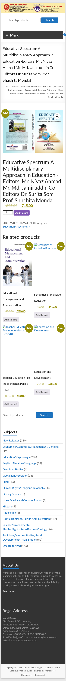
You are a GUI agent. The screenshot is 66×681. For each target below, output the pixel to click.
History (7, 506)
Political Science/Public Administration (26, 518)
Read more (8, 591)
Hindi (6, 481)
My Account (39, 675)
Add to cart (21, 212)
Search (50, 20)
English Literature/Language (19, 463)
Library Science (12, 494)
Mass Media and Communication (22, 500)
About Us (11, 565)
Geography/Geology (15, 475)
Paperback (9, 512)
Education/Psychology (16, 226)
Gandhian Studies (13, 469)
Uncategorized (12, 545)
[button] (57, 116)
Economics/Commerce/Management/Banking (31, 446)
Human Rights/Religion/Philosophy (24, 487)
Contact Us (26, 675)
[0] (62, 36)
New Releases (11, 440)
